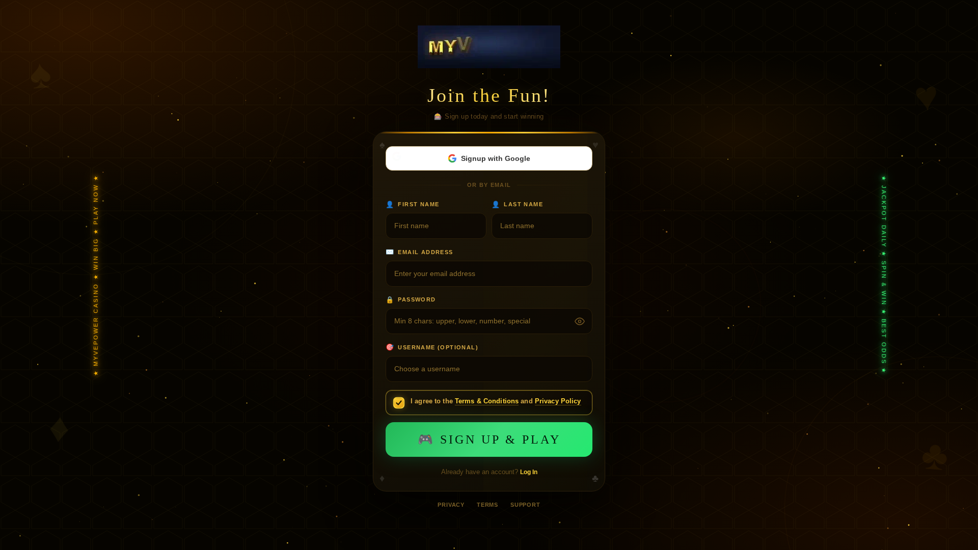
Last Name (517, 204)
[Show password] (579, 321)
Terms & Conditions (487, 401)
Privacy (451, 505)
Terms (487, 505)
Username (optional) (432, 347)
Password (411, 300)
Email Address (419, 252)
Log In (528, 472)
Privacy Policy (558, 401)
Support (525, 505)
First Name (412, 204)
